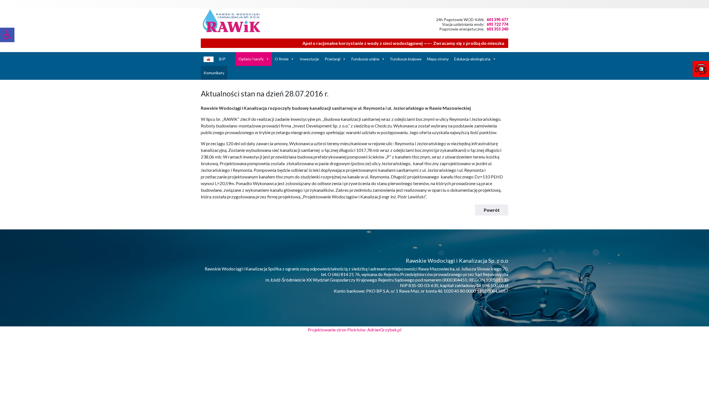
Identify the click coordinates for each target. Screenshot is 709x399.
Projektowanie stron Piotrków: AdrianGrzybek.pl (354, 329)
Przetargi (332, 59)
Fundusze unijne (365, 59)
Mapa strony (438, 59)
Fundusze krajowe (406, 59)
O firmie (282, 59)
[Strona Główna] (232, 59)
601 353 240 (497, 29)
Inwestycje (309, 59)
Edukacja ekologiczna (472, 59)
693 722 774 (497, 24)
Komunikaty (214, 72)
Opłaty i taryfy (251, 59)
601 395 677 (497, 19)
